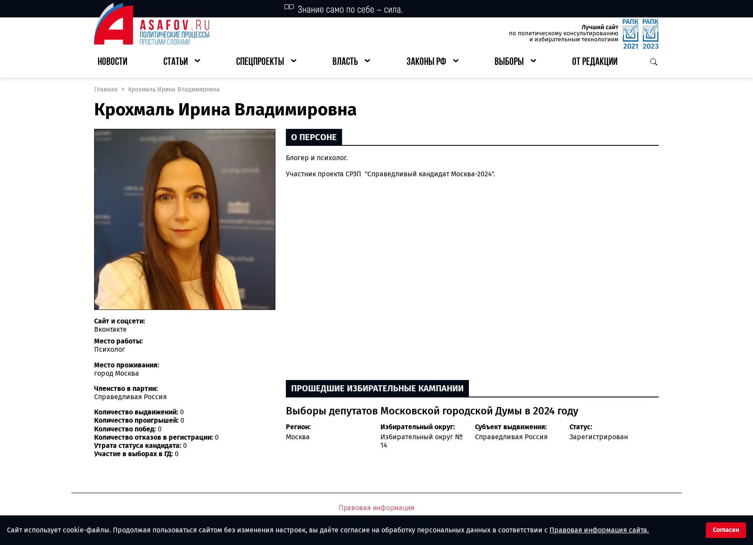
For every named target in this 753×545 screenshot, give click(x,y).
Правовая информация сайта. (599, 530)
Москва (298, 437)
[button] (182, 62)
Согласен (726, 530)
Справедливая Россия (511, 437)
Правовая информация (376, 508)
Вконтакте (110, 329)
